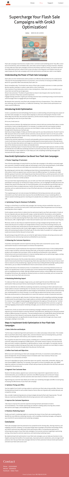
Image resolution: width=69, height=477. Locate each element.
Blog (41, 3)
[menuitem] (32, 3)
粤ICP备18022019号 (41, 474)
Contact (60, 3)
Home (32, 3)
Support (50, 3)
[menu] (38, 3)
